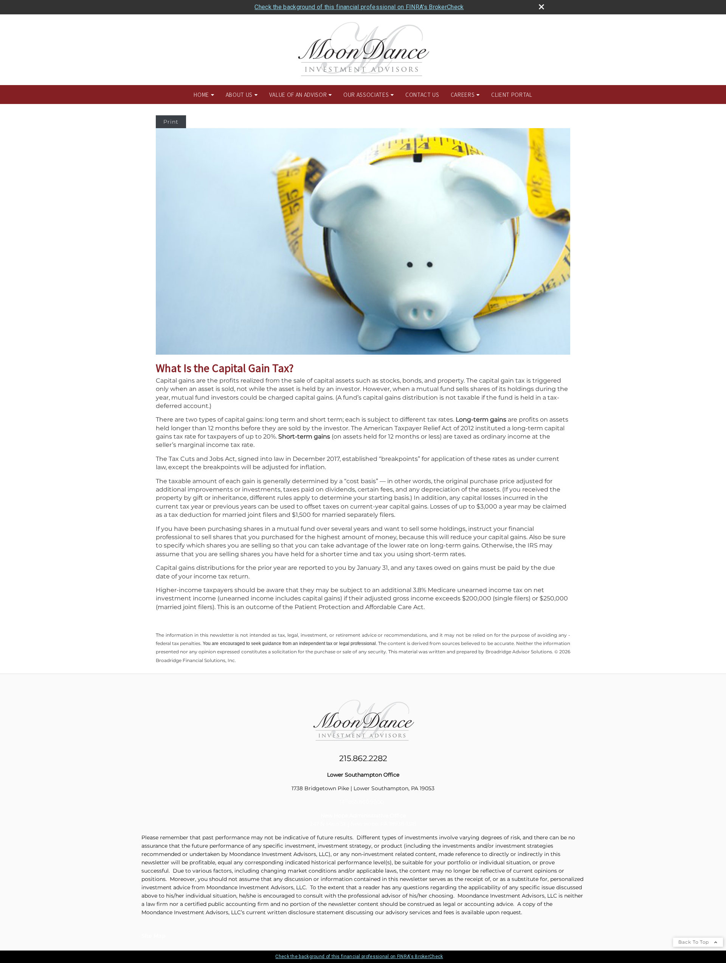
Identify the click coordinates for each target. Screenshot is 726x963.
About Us (239, 94)
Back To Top (694, 942)
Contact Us (422, 94)
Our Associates (366, 94)
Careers (463, 94)
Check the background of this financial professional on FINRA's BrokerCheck (359, 7)
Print (170, 121)
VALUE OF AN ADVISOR (298, 94)
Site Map (153, 935)
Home (201, 94)
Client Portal (511, 94)
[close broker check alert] (541, 7)
